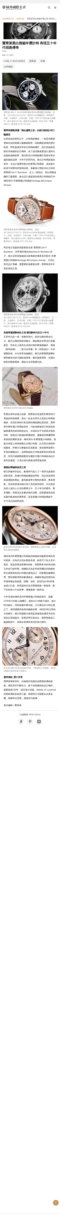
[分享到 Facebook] (21, 721)
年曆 (42, 61)
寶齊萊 (32, 61)
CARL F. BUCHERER (14, 61)
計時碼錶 (8, 66)
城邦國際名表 (8, 18)
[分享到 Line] (39, 721)
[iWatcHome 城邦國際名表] (14, 7)
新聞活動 (20, 18)
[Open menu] (55, 7)
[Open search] (49, 7)
